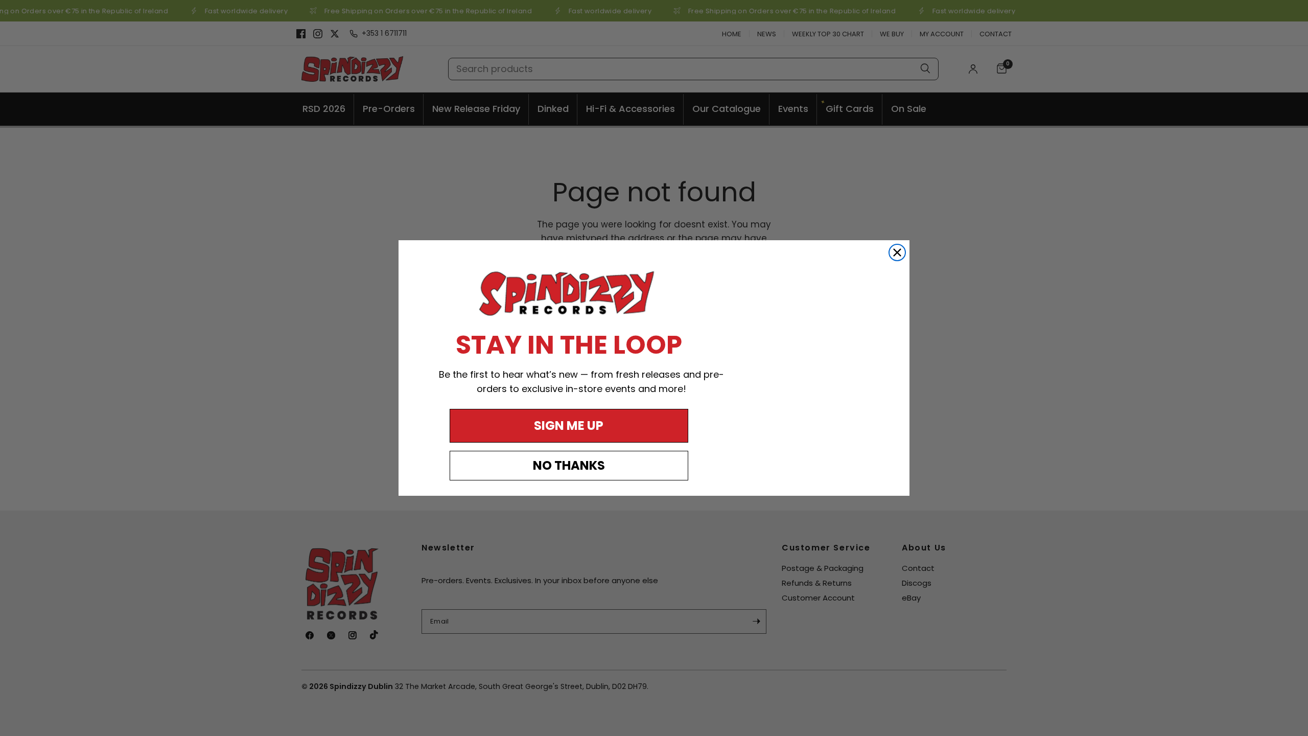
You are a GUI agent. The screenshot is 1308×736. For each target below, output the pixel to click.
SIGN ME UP (568, 425)
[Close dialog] (897, 252)
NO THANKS (569, 465)
